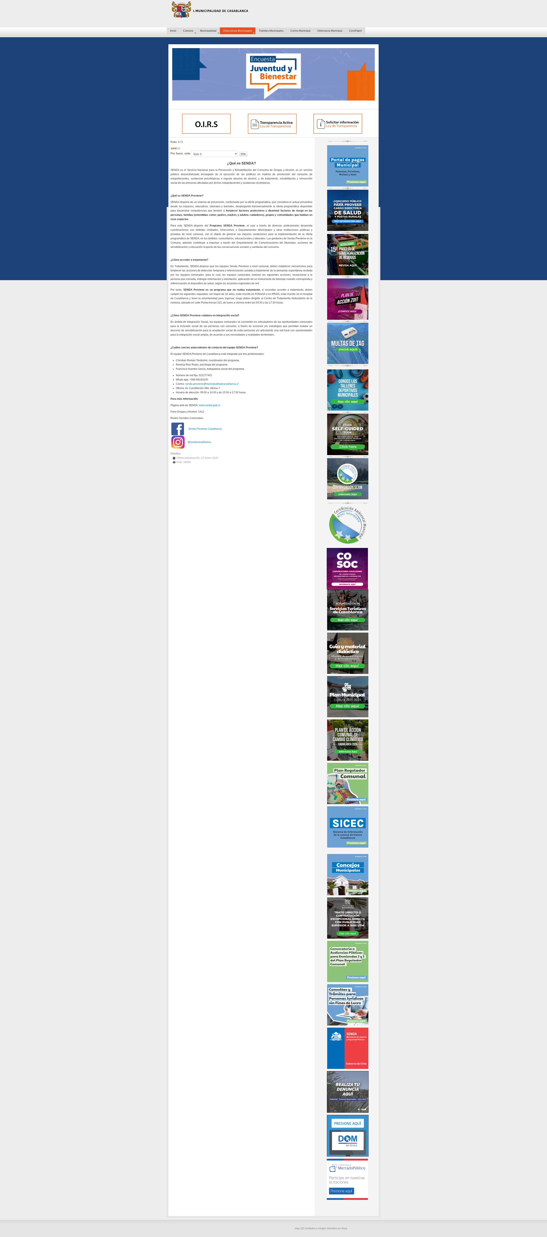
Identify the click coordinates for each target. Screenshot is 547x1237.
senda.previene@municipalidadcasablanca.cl (211, 383)
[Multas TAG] (347, 343)
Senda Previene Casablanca (205, 428)
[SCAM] (347, 478)
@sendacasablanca (199, 442)
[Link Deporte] (347, 389)
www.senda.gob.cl (209, 405)
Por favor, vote (180, 153)
